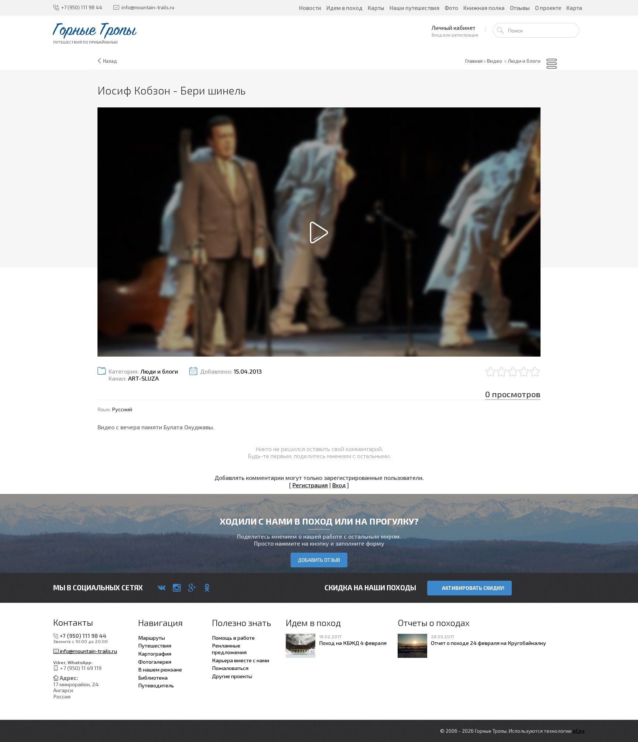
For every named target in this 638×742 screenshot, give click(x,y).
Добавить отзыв (319, 560)
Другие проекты (232, 676)
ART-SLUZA (143, 378)
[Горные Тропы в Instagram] (176, 587)
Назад (110, 61)
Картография (154, 653)
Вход (339, 484)
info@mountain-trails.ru (88, 651)
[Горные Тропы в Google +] (191, 587)
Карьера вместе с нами (240, 660)
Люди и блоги (524, 61)
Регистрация (310, 484)
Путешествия (154, 645)
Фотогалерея (154, 661)
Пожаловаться (230, 667)
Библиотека (153, 677)
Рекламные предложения (229, 648)
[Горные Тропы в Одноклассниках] (207, 587)
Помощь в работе (233, 637)
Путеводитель (156, 685)
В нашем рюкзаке (160, 669)
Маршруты (151, 637)
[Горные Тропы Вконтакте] (161, 587)
